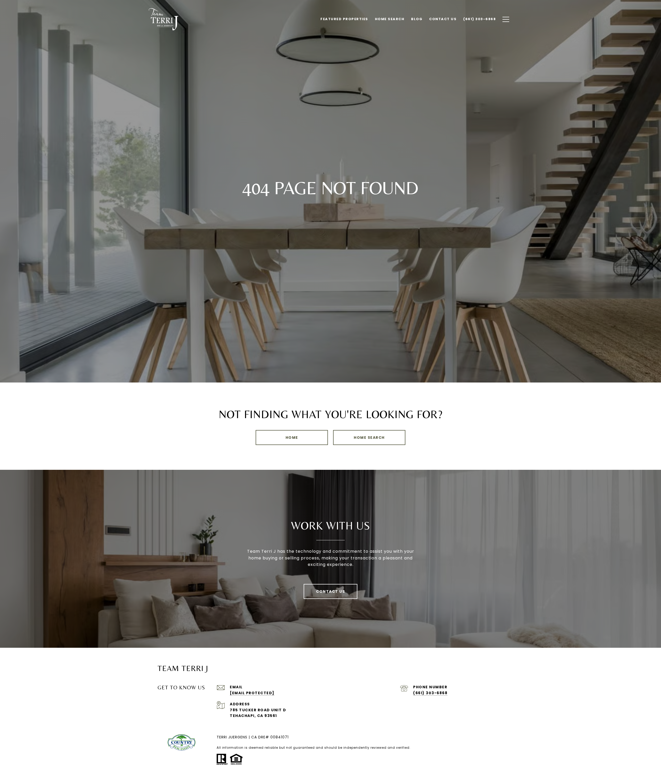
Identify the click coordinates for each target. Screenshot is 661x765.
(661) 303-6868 (430, 693)
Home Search (369, 437)
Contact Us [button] (330, 591)
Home (292, 437)
